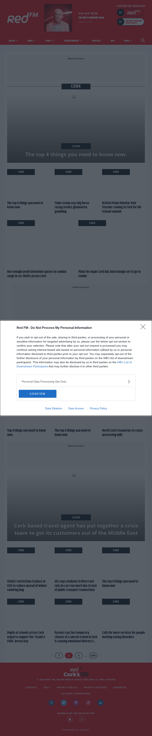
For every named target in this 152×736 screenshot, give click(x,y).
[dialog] (76, 368)
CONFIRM (38, 393)
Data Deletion (53, 408)
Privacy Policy (98, 408)
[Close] (144, 328)
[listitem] (76, 382)
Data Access (76, 408)
